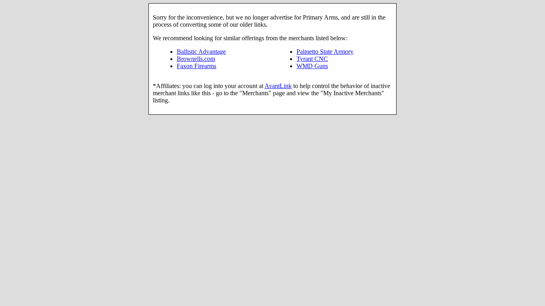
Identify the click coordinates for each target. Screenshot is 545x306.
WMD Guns (312, 66)
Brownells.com (196, 58)
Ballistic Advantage (201, 51)
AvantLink (278, 85)
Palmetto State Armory (324, 51)
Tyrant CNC (312, 58)
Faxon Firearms (196, 66)
